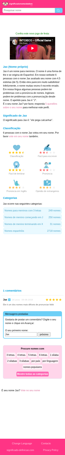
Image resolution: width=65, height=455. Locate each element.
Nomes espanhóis (32, 231)
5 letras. (32, 355)
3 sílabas (24, 361)
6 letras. (43, 355)
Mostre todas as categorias (32, 374)
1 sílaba (54, 355)
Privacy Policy (50, 450)
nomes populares (32, 367)
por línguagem (50, 361)
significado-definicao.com (20, 450)
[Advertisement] (32, 23)
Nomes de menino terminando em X (32, 224)
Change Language (22, 443)
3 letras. (10, 355)
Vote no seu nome (30, 390)
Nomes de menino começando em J (32, 217)
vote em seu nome (19, 136)
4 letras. (21, 355)
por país (35, 361)
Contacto (46, 443)
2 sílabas (12, 361)
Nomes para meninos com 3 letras (32, 210)
